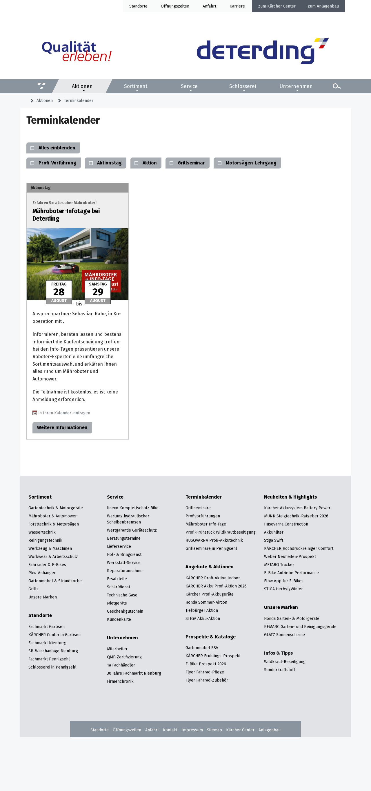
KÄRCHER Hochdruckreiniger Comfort (298, 548)
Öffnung (168, 6)
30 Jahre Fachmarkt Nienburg (134, 673)
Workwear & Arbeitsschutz (53, 556)
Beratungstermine (124, 538)
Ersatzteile (117, 579)
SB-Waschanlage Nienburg (53, 651)
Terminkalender (78, 100)
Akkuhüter (273, 532)
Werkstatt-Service (124, 562)
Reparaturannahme (125, 571)
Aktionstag (109, 163)
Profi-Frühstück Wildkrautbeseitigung (221, 532)
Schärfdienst (118, 587)
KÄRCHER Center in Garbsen (54, 635)
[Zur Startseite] (263, 52)
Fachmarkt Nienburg (47, 643)
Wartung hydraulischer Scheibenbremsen (128, 519)
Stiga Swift (273, 540)
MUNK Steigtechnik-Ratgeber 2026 (296, 516)
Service (189, 86)
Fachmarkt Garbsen (46, 626)
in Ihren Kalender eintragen (64, 412)
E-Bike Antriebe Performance (291, 573)
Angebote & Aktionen (210, 567)
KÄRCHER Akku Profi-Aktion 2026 (216, 586)
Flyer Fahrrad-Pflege (205, 672)
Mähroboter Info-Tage (206, 524)
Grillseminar (191, 163)
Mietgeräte (117, 603)
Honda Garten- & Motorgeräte (291, 618)
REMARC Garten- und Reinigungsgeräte (300, 626)
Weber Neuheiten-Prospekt (290, 556)
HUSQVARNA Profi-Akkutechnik (214, 540)
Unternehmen (296, 86)
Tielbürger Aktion (202, 610)
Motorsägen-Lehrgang (251, 163)
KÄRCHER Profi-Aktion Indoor (213, 578)
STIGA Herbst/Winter (283, 589)
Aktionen (82, 86)
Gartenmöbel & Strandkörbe (55, 581)
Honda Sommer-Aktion (206, 602)
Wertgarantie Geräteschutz (132, 530)
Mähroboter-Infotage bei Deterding (66, 211)
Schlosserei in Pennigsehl (52, 667)
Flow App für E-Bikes (283, 581)
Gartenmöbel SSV (202, 648)
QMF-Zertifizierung (124, 657)
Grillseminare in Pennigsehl (211, 548)
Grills (33, 589)
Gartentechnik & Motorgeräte (55, 508)
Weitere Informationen (62, 427)
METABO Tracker (279, 564)
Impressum (192, 730)
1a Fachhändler (121, 665)
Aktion (150, 163)
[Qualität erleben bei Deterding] (77, 52)
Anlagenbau (328, 6)
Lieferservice (119, 546)
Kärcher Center (281, 6)
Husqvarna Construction (286, 524)
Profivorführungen (203, 516)
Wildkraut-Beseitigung (284, 661)
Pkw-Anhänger (42, 573)
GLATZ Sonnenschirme (284, 635)
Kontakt (170, 730)
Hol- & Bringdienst (124, 554)
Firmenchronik (120, 681)
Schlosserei (242, 86)
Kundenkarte (119, 619)
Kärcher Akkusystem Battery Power (297, 508)
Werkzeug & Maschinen (50, 548)
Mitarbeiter (117, 649)
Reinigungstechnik (45, 540)
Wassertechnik (42, 532)
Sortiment (136, 86)
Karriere (237, 6)
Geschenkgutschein (125, 611)
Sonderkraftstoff (279, 670)
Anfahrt (209, 6)
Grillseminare (198, 508)
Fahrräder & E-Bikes (47, 564)
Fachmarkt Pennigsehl (49, 659)
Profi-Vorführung (57, 163)
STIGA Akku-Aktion (203, 618)
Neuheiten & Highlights (290, 497)
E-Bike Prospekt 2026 (206, 664)
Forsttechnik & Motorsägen (53, 524)
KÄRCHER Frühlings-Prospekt (213, 656)
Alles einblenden (57, 147)
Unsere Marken (42, 597)
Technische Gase (122, 595)
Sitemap (214, 730)
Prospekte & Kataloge (211, 637)
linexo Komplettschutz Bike (133, 508)
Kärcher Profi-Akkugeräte (210, 594)
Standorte (138, 6)
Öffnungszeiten (127, 730)
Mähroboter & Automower (52, 516)
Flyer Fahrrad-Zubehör (207, 680)
